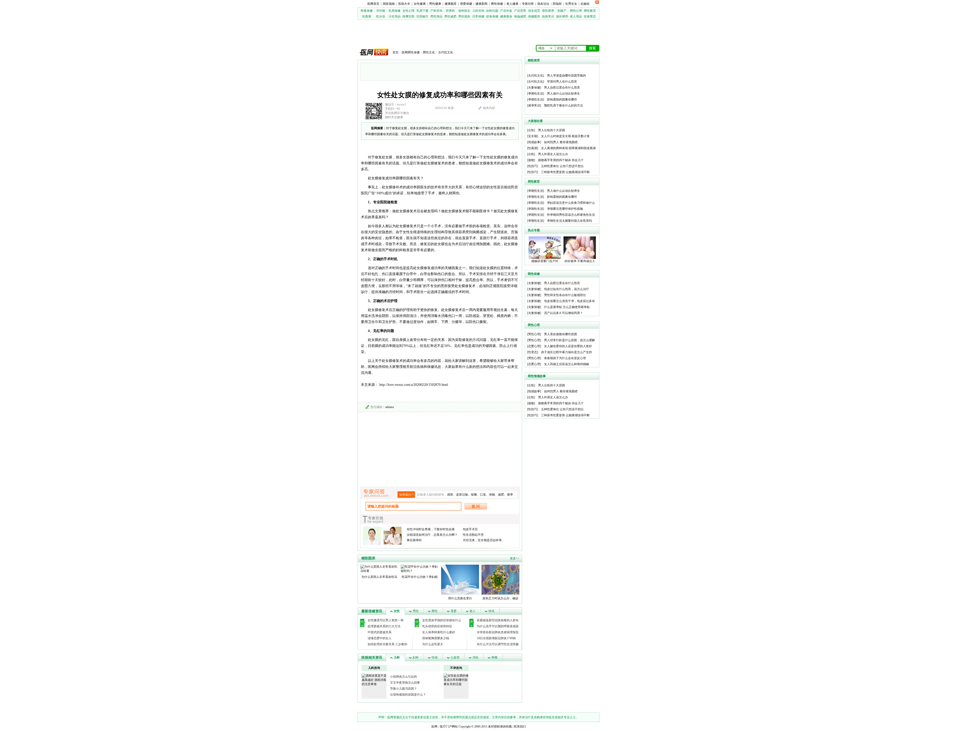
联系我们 (520, 726)
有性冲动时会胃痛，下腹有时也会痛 (431, 529)
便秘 (492, 494)
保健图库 (534, 16)
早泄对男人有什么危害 (562, 81)
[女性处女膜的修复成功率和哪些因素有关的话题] (456, 679)
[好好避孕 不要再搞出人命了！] (579, 247)
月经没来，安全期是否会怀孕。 (484, 540)
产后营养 (520, 10)
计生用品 (394, 16)
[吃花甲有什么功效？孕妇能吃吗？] (420, 568)
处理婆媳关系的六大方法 (384, 626)
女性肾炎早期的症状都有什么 (441, 620)
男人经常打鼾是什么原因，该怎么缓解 (569, 340)
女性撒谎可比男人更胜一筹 (385, 620)
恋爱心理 (534, 346)
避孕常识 (534, 105)
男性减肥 (450, 16)
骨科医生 (464, 10)
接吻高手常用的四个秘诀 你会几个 (561, 160)
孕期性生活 (535, 93)
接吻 (531, 160)
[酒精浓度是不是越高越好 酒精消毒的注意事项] (374, 679)
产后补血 (506, 10)
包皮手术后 (470, 529)
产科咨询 (436, 10)
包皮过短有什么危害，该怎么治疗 (566, 289)
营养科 (450, 10)
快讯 (491, 611)
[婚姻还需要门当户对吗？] (545, 247)
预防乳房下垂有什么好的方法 (563, 105)
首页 (396, 52)
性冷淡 (380, 16)
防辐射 (557, 3)
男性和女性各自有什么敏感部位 (565, 295)
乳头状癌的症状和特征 (437, 626)
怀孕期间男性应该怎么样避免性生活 (571, 214)
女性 (397, 611)
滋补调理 (562, 16)
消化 (475, 657)
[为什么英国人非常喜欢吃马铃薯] (379, 568)
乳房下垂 (422, 10)
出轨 (531, 130)
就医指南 (389, 3)
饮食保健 (492, 16)
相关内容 (489, 108)
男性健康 (435, 3)
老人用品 (576, 16)
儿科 (397, 657)
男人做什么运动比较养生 (563, 93)
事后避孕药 (414, 540)
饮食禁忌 (590, 16)
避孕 (510, 494)
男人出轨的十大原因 (551, 130)
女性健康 (420, 3)
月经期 (380, 10)
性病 (435, 657)
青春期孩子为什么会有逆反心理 (565, 358)
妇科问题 (492, 10)
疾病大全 (404, 3)
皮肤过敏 (462, 494)
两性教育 (590, 10)
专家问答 (528, 3)
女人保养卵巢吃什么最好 (438, 632)
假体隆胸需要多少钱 (435, 638)
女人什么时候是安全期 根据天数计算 (565, 136)
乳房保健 (394, 10)
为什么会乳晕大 (432, 644)
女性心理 (408, 10)
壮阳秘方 (422, 16)
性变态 (532, 352)
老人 (473, 611)
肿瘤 (494, 657)
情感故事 (534, 142)
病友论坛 (543, 3)
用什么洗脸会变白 (460, 598)
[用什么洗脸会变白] (460, 579)
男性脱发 (464, 16)
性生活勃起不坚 (473, 534)
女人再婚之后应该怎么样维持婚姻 (566, 364)
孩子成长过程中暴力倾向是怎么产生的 (566, 352)
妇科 (416, 657)
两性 (435, 611)
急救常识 (548, 16)
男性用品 (436, 16)
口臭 (483, 494)
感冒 (450, 494)
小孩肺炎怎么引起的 (403, 676)
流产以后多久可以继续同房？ (563, 313)
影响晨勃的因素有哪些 (562, 99)
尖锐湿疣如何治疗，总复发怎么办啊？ (432, 534)
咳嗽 (474, 494)
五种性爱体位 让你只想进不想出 (562, 166)
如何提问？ (406, 494)
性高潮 (366, 16)
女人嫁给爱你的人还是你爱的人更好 (568, 346)
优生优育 (534, 10)
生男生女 (571, 3)
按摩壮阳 (408, 16)
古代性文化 (445, 52)
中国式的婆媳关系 (380, 632)
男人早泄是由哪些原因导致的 (566, 75)
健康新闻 (481, 3)
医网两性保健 (411, 52)
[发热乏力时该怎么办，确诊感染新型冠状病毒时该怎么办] (500, 579)
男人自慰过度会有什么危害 (562, 87)
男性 (416, 611)
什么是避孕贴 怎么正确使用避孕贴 (567, 307)
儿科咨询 (478, 10)
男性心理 (534, 334)
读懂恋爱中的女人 (380, 638)
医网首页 (373, 3)
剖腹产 (562, 10)
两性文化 (429, 52)
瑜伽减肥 (520, 16)
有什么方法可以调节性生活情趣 (498, 644)
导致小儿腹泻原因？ (403, 688)
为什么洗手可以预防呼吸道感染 (498, 626)
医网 (434, 726)
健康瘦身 (506, 16)
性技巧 (532, 166)
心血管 (455, 657)
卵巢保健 (367, 10)
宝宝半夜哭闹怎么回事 (405, 682)
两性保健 (497, 3)
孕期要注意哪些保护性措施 (565, 208)
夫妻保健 (534, 87)
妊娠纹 (585, 3)
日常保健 (478, 16)
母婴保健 (466, 3)
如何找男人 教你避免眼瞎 (561, 142)
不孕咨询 (456, 668)
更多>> (514, 558)
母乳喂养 (548, 10)
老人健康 (512, 3)
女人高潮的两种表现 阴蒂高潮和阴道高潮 (568, 148)
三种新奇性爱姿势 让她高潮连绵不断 (565, 172)
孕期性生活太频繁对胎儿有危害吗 (569, 220)
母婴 (454, 611)
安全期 (532, 136)
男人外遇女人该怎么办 (553, 154)
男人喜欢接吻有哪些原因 (560, 334)
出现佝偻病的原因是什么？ (408, 694)
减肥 (501, 494)
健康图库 (451, 3)
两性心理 (576, 10)
